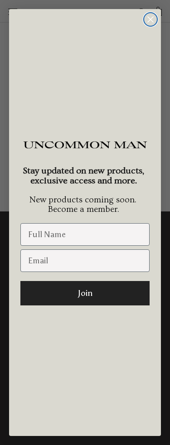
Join (85, 293)
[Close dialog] (150, 19)
